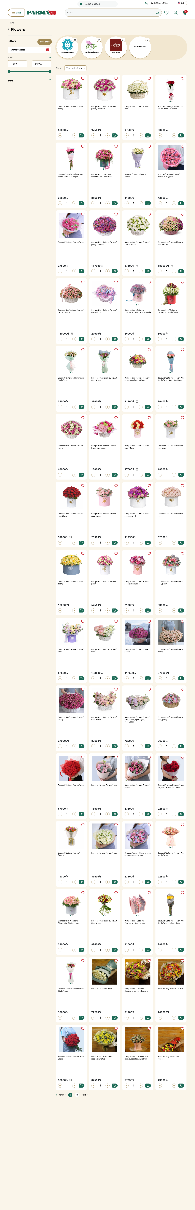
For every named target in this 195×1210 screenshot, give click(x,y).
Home (11, 23)
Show (58, 68)
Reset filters (45, 42)
